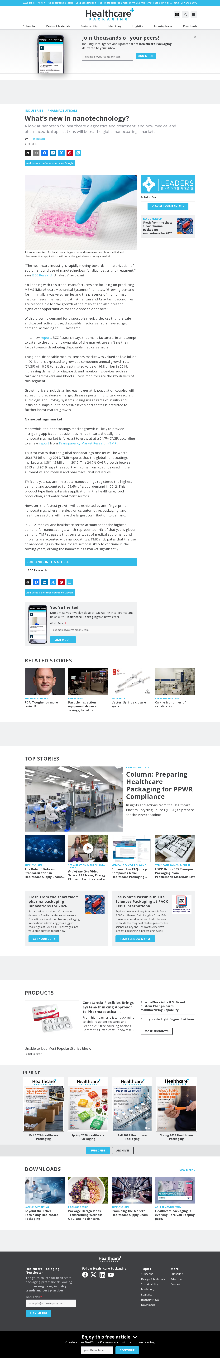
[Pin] (70, 153)
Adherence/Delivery (168, 1207)
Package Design (78, 1207)
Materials (118, 698)
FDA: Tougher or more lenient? (41, 704)
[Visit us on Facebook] (85, 1274)
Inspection (75, 698)
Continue (127, 1350)
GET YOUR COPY (44, 939)
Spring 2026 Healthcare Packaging (88, 1137)
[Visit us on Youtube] (111, 1274)
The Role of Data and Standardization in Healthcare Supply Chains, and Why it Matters (44, 873)
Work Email (58, 623)
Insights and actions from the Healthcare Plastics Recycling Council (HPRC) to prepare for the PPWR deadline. (160, 810)
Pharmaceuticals (63, 110)
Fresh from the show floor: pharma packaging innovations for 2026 (157, 228)
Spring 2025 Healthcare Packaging (176, 1137)
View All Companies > (168, 206)
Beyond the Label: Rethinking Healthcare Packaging (41, 1215)
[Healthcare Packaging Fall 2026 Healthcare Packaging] (43, 1104)
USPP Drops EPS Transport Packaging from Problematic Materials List (175, 873)
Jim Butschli (39, 138)
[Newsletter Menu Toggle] (177, 14)
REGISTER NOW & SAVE (135, 939)
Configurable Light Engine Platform (167, 1019)
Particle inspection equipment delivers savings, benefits (82, 706)
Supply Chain (33, 865)
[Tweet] (61, 153)
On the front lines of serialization (170, 704)
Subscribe (98, 1150)
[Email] (36, 153)
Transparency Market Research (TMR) (88, 443)
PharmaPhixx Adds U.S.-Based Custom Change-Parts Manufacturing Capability (163, 1006)
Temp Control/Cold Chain (172, 865)
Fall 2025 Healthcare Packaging (132, 1137)
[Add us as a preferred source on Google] (78, 153)
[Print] (28, 153)
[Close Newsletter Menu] (195, 36)
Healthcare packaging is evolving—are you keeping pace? (175, 1215)
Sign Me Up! (146, 56)
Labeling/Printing (167, 698)
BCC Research (42, 275)
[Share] (44, 153)
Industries (34, 110)
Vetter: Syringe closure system (129, 704)
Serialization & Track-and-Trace (86, 866)
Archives (122, 1150)
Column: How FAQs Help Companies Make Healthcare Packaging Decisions (129, 873)
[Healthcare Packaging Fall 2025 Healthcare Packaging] (132, 1104)
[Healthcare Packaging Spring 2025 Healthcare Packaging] (176, 1104)
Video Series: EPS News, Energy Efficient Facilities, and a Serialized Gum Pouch (86, 875)
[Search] (185, 14)
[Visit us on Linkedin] (102, 1274)
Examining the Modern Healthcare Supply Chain (130, 1213)
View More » (188, 1170)
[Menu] (194, 14)
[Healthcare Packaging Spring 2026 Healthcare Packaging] (87, 1104)
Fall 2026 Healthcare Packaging (43, 1137)
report (46, 337)
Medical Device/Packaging (129, 865)
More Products (156, 1031)
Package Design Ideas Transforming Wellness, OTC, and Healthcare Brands (85, 1215)
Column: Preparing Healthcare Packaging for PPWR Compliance (159, 785)
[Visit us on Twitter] (94, 1274)
